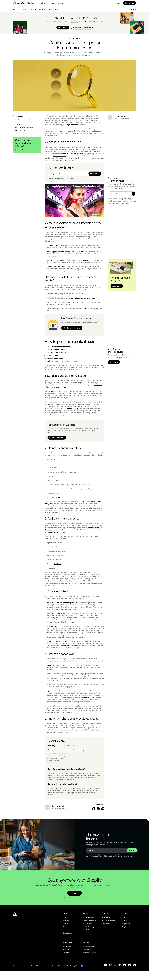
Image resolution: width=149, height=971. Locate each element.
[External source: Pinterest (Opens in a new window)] (134, 965)
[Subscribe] (133, 194)
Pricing (52, 3)
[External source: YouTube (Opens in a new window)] (115, 965)
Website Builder (88, 949)
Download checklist (56, 437)
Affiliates (65, 927)
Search (131, 9)
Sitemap (60, 966)
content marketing (78, 298)
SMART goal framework (60, 391)
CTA (58, 497)
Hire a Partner (87, 924)
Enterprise (60, 3)
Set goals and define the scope (58, 347)
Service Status (67, 933)
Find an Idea (23, 9)
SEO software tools (93, 528)
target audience (72, 125)
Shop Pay (125, 921)
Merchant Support (88, 917)
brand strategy (92, 298)
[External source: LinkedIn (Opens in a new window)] (129, 965)
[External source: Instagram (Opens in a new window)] (119, 965)
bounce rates (61, 387)
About (65, 917)
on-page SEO (88, 260)
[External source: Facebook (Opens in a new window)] (105, 965)
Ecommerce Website (89, 952)
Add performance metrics (56, 352)
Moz (56, 530)
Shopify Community (89, 930)
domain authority (54, 532)
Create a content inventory (56, 349)
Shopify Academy (88, 927)
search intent (89, 697)
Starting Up (33, 9)
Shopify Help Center (89, 921)
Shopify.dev (106, 917)
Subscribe (131, 850)
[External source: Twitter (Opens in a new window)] (110, 965)
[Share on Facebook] (93, 808)
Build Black (66, 949)
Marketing (42, 9)
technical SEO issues (70, 646)
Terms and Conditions (117, 856)
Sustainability (67, 946)
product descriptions (71, 408)
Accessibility (67, 952)
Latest (50, 9)
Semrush (48, 530)
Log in (118, 3)
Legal (64, 930)
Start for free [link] (94, 174)
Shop (123, 917)
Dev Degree (106, 924)
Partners (65, 924)
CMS (85, 309)
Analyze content (52, 355)
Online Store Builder (89, 946)
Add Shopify (114, 362)
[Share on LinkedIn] (102, 808)
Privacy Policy (124, 203)
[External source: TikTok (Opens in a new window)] (124, 965)
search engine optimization (73, 154)
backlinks (57, 564)
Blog (14, 9)
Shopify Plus (126, 924)
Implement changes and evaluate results (61, 361)
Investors (66, 921)
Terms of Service (36, 966)
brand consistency (60, 156)
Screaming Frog (89, 501)
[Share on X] (98, 808)
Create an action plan (54, 358)
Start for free (129, 3)
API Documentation (108, 921)
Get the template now (72, 328)
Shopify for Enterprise (129, 927)
